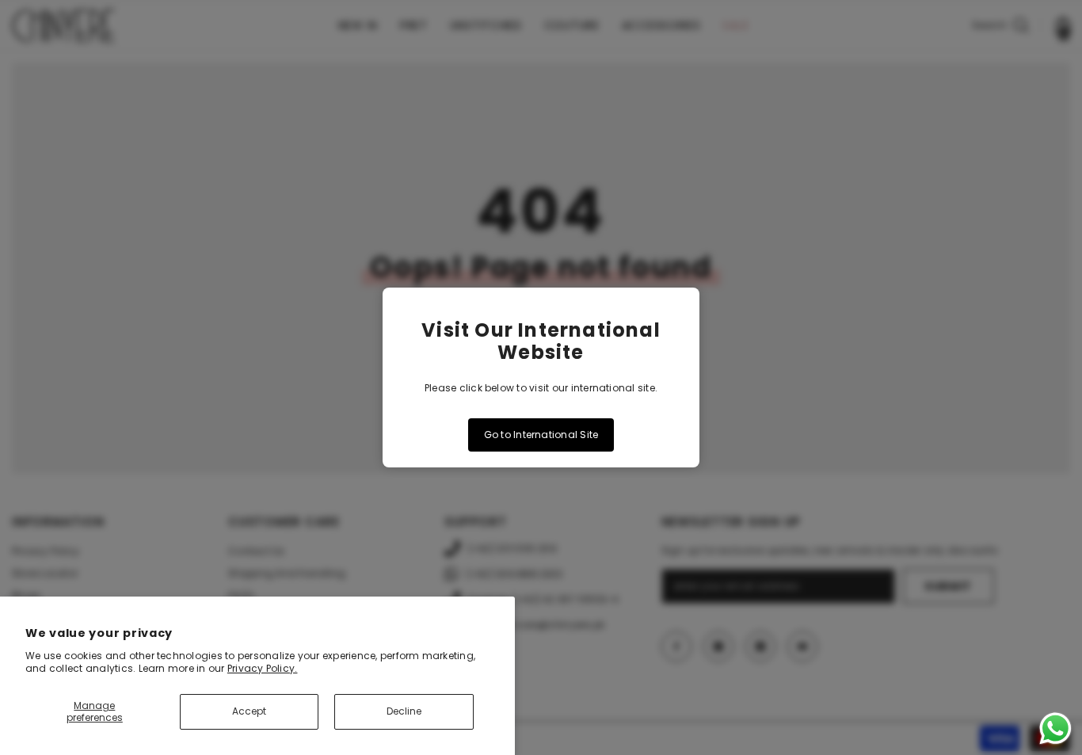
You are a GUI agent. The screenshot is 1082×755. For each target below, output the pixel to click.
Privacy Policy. (262, 668)
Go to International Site (541, 434)
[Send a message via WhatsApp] (1055, 728)
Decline (404, 711)
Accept (249, 711)
